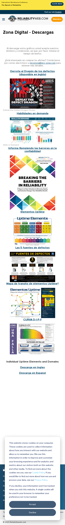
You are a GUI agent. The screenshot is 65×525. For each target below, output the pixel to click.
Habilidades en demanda (32, 113)
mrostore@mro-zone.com (42, 63)
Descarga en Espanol (32, 373)
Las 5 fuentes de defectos (32, 247)
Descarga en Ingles (32, 367)
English (58, 12)
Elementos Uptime (33, 211)
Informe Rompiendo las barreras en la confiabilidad (32, 149)
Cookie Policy (38, 472)
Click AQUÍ (57, 4)
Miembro (57, 19)
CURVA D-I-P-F (32, 319)
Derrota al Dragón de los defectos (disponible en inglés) (32, 73)
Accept (32, 504)
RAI (4, 491)
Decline (32, 512)
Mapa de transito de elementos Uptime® (32, 283)
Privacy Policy (40, 480)
